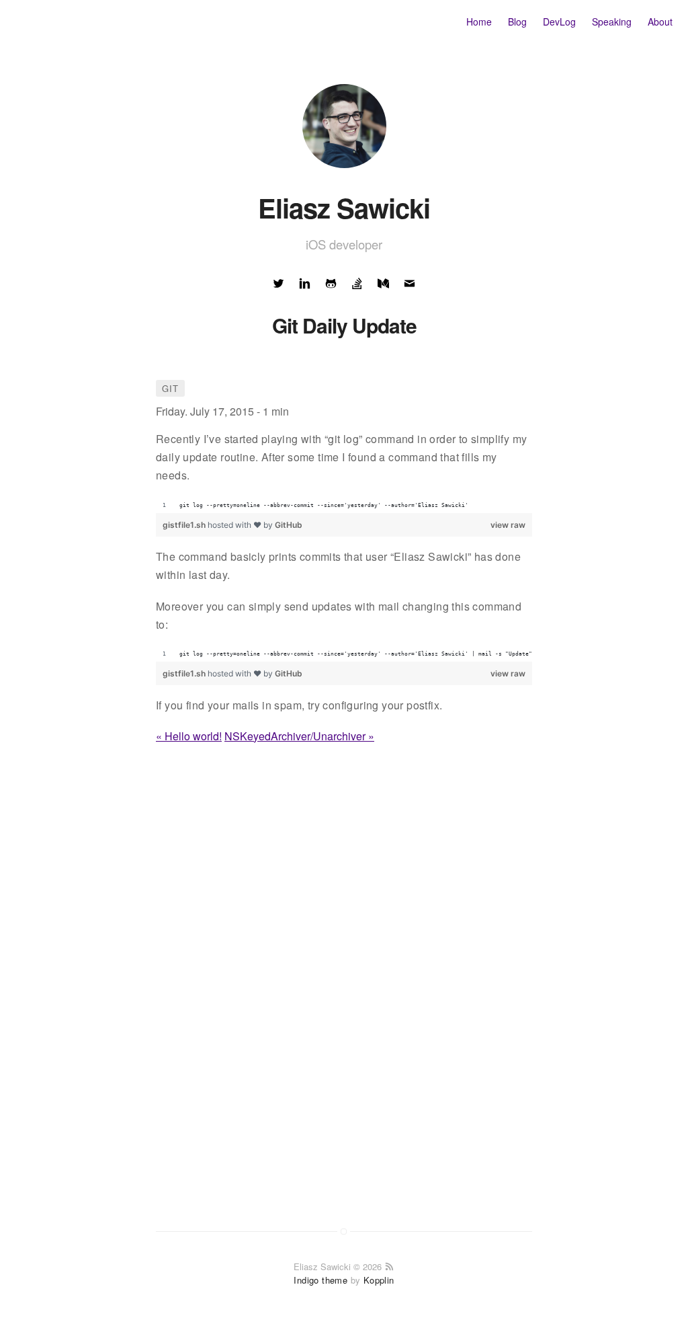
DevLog (559, 21)
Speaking (612, 21)
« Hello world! (189, 736)
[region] (344, 505)
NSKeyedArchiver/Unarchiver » (299, 736)
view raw (507, 525)
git (170, 388)
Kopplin (378, 1280)
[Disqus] (344, 1006)
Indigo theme (320, 1280)
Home (479, 21)
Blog (517, 21)
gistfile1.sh (185, 525)
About (660, 21)
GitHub (288, 525)
